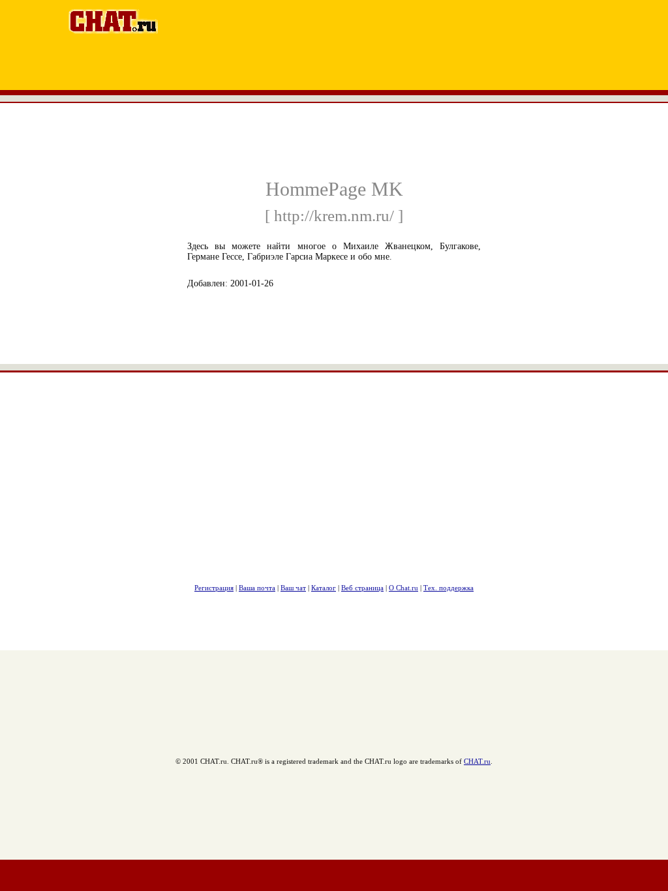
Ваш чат (293, 588)
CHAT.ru (477, 761)
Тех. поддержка (448, 588)
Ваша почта (257, 588)
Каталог (323, 588)
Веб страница (362, 588)
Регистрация (214, 588)
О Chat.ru (403, 588)
